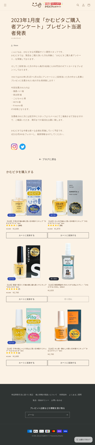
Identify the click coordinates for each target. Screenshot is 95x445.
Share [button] (16, 45)
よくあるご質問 (75, 395)
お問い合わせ (56, 400)
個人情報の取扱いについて (46, 395)
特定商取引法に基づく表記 (22, 395)
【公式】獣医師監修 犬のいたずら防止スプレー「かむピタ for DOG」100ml (68, 286)
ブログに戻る (49, 159)
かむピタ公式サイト (43, 436)
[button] (5, 5)
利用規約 (63, 395)
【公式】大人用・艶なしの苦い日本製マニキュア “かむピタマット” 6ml (68, 350)
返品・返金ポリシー (41, 400)
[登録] (67, 415)
